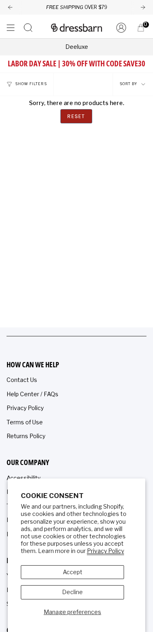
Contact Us (22, 379)
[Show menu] (10, 27)
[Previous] (10, 7)
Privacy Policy (105, 550)
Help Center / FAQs (32, 394)
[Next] (142, 7)
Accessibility (23, 477)
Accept (72, 571)
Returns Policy (26, 435)
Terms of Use (25, 422)
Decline (72, 591)
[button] (28, 27)
